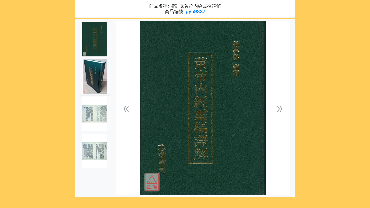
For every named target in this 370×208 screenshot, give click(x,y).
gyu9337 (195, 11)
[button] (126, 108)
